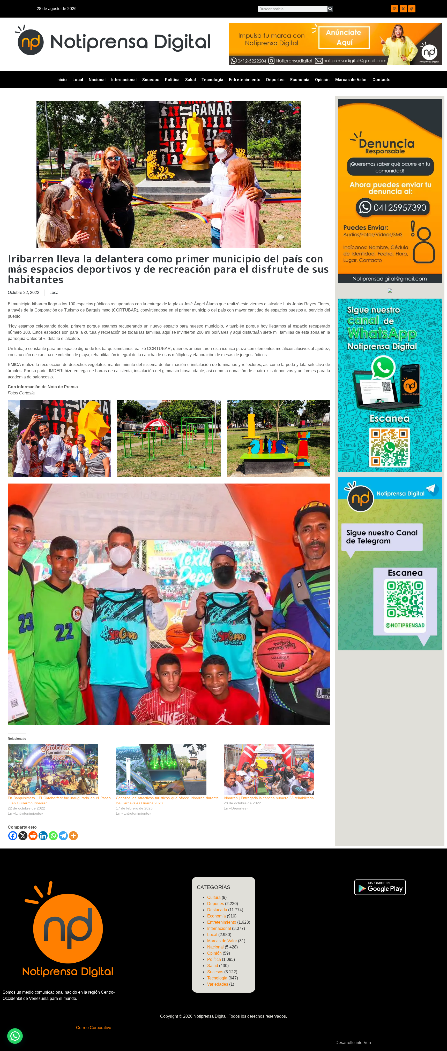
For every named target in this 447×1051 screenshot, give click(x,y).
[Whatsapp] (53, 835)
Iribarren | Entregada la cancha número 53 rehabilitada (269, 798)
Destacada (217, 910)
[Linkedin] (43, 835)
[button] (15, 1036)
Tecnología (212, 79)
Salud (190, 79)
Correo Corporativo (93, 1027)
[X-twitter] (403, 8)
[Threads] (411, 8)
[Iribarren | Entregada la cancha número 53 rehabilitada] (275, 769)
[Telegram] (63, 835)
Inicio (61, 79)
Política (172, 79)
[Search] (330, 9)
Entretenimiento (244, 79)
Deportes (275, 79)
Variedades (217, 984)
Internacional (124, 79)
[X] (22, 835)
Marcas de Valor (351, 79)
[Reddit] (33, 835)
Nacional (97, 79)
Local (77, 79)
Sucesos (150, 79)
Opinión (322, 79)
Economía (299, 79)
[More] (73, 835)
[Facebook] (12, 835)
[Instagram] (394, 8)
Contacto (382, 79)
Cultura (214, 897)
